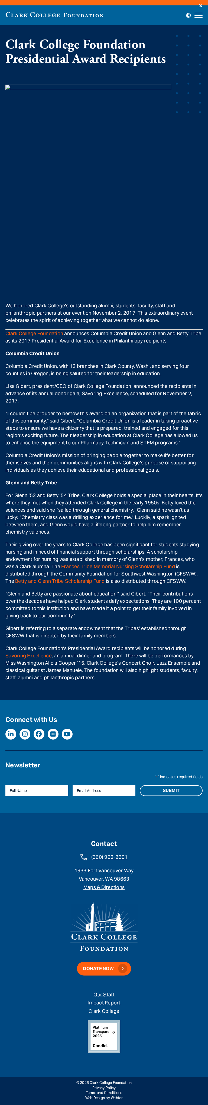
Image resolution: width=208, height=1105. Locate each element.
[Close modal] (201, 6)
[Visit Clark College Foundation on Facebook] (39, 734)
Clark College (104, 1011)
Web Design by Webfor (104, 1098)
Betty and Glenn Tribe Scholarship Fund (60, 581)
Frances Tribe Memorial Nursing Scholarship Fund (118, 566)
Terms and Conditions (104, 1092)
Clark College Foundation (34, 333)
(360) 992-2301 (109, 857)
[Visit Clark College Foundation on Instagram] (25, 734)
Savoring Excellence (28, 656)
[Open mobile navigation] (198, 15)
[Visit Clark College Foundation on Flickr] (53, 734)
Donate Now (98, 968)
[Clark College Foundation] (54, 15)
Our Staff (103, 994)
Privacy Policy (104, 1088)
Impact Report (103, 1003)
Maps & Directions (104, 887)
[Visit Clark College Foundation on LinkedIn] (10, 734)
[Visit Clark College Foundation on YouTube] (67, 734)
